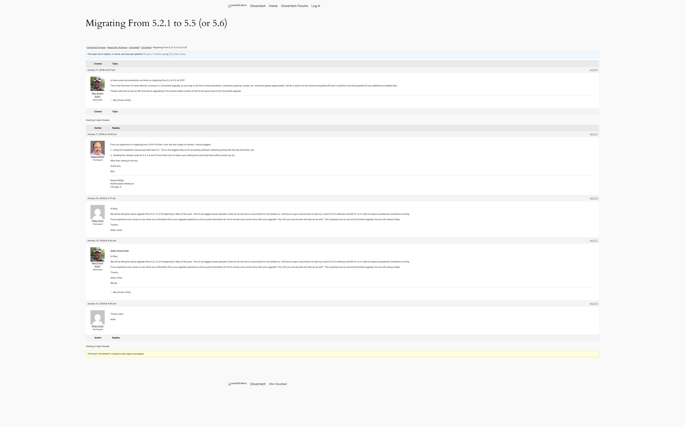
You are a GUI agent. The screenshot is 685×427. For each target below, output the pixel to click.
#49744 (594, 70)
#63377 (594, 240)
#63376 (594, 198)
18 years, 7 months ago (154, 54)
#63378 (594, 303)
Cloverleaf (134, 47)
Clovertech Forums (96, 47)
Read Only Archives (117, 47)
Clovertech (258, 6)
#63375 (594, 134)
